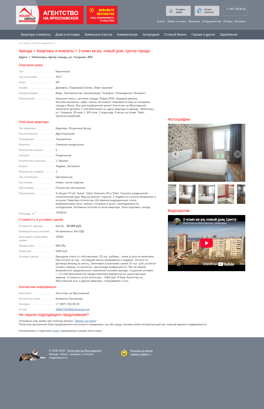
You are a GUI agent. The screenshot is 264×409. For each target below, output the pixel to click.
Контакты (240, 21)
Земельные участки (98, 34)
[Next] (237, 154)
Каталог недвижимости (43, 43)
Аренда (25, 51)
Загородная (150, 34)
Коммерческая (127, 34)
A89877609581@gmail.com (73, 309)
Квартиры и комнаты (36, 34)
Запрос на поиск (176, 21)
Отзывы (227, 21)
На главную (24, 43)
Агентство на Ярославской (84, 350)
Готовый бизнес (175, 34)
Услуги (161, 21)
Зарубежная (229, 34)
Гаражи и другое (203, 34)
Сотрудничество (211, 21)
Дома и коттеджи (67, 34)
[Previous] (175, 154)
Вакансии (194, 21)
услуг (56, 330)
